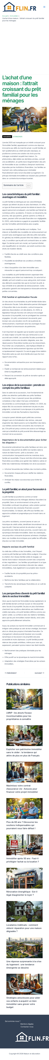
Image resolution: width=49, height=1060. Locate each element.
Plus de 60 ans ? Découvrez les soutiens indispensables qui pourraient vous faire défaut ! (22, 825)
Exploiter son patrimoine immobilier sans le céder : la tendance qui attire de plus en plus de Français (24, 752)
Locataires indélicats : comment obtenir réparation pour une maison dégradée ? (24, 928)
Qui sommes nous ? (12, 1021)
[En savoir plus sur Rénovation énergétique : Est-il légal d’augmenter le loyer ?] (24, 878)
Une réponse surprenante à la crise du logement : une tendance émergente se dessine (23, 964)
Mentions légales (27, 1024)
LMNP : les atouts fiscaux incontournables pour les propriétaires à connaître (19, 715)
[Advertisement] (24, 47)
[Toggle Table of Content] (27, 186)
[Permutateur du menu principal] (44, 6)
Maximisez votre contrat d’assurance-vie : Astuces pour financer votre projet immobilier (22, 788)
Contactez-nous (27, 1027)
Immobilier (7, 137)
